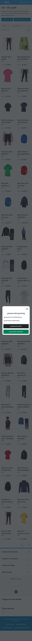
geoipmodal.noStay (16, 326)
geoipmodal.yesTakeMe (16, 331)
